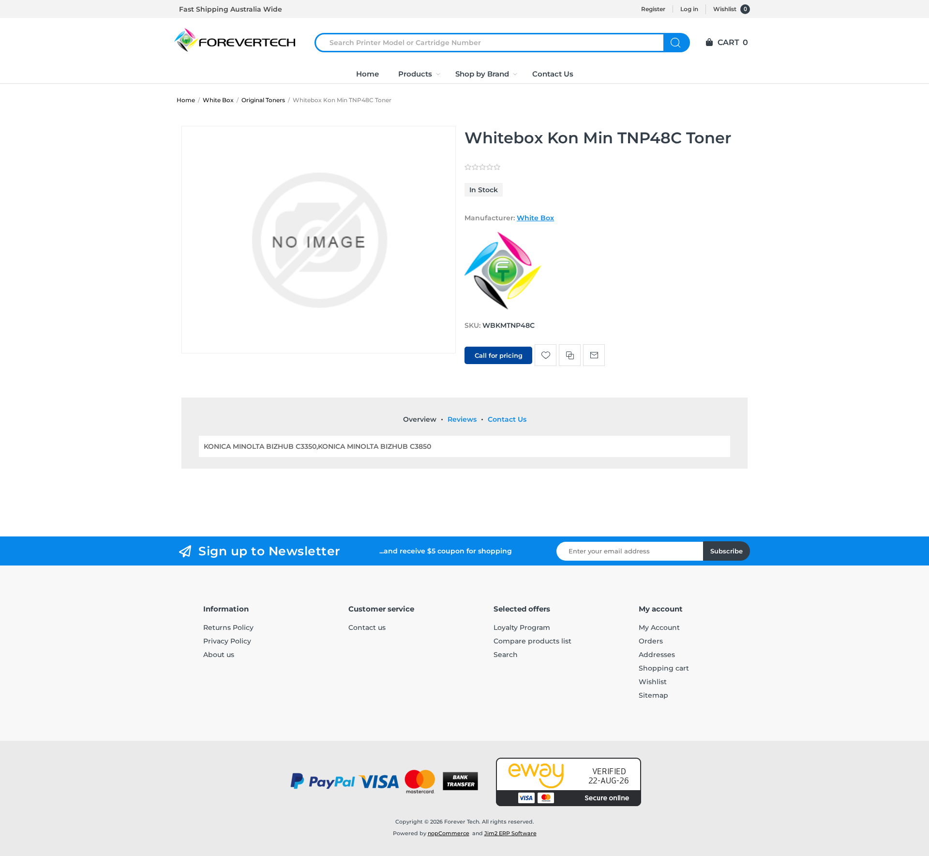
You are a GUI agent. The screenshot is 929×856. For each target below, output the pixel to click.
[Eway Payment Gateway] (568, 782)
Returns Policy (228, 627)
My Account (659, 627)
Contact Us (507, 419)
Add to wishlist (545, 355)
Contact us (367, 627)
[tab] (419, 419)
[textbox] (495, 42)
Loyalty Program (522, 627)
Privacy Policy (227, 641)
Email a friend (594, 355)
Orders (651, 641)
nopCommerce (448, 833)
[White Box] (503, 307)
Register (653, 9)
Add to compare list (570, 355)
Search (676, 42)
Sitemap (653, 695)
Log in (689, 9)
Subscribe (726, 551)
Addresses (657, 654)
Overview (419, 419)
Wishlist (653, 681)
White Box (535, 218)
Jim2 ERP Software (510, 833)
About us (218, 654)
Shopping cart (664, 668)
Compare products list (532, 641)
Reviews (462, 419)
